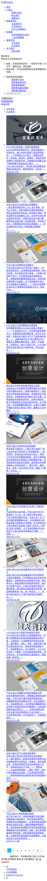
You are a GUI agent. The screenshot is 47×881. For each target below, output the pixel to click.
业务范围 (15, 51)
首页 (8, 7)
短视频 (9, 32)
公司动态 (15, 43)
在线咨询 (5, 104)
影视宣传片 (11, 21)
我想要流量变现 (18, 90)
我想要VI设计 (17, 79)
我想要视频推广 (18, 85)
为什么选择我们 (18, 29)
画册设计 (15, 18)
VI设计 (9, 10)
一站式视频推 (17, 37)
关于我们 (10, 48)
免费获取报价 (7, 101)
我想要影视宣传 (18, 82)
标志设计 (15, 15)
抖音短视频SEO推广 (20, 35)
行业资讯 (15, 46)
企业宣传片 (16, 24)
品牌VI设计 (16, 13)
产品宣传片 (16, 26)
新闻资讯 (10, 40)
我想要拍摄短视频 (19, 88)
